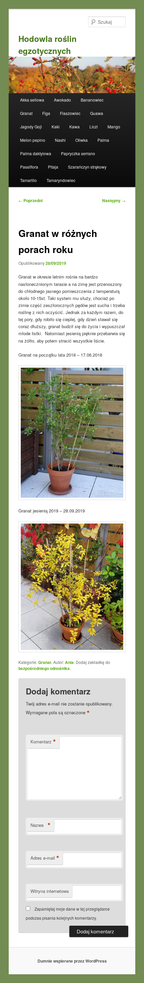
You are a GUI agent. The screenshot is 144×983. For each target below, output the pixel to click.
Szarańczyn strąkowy (87, 167)
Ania (69, 662)
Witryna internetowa (49, 891)
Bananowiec (92, 100)
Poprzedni (30, 200)
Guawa (96, 113)
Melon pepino (32, 140)
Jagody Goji (31, 126)
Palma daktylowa (35, 153)
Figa (46, 113)
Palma (103, 140)
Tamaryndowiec (61, 180)
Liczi (93, 126)
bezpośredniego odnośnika (44, 668)
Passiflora (29, 167)
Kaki (56, 126)
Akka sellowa (32, 100)
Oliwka (81, 140)
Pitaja (53, 167)
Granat (26, 113)
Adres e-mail (44, 858)
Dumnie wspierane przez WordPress (72, 961)
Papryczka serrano (78, 153)
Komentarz (43, 741)
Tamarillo (28, 180)
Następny (114, 200)
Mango (113, 126)
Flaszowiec (70, 113)
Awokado (62, 100)
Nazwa (40, 825)
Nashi (60, 140)
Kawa (74, 126)
